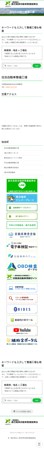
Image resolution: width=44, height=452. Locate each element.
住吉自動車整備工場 (11, 148)
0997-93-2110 (11, 87)
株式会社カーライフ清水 (13, 158)
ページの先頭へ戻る (23, 411)
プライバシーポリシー (17, 433)
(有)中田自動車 (9, 172)
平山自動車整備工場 (11, 163)
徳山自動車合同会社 (11, 167)
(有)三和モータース (11, 153)
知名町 (5, 141)
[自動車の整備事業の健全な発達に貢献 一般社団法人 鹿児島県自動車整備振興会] (22, 4)
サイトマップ (30, 433)
